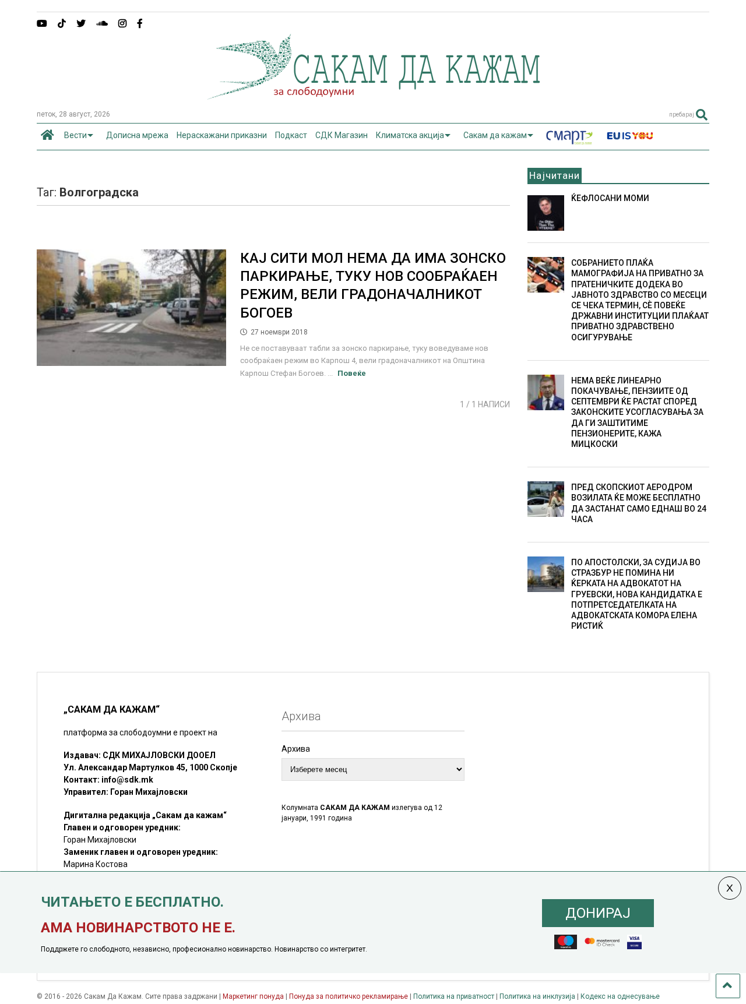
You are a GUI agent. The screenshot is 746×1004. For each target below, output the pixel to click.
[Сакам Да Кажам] (373, 95)
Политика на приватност (453, 996)
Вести (75, 135)
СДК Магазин (341, 135)
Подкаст (291, 135)
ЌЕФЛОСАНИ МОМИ (610, 198)
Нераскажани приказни (222, 135)
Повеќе (351, 373)
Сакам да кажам (495, 135)
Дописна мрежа (137, 135)
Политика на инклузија (537, 996)
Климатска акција (410, 135)
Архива (295, 748)
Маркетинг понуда (254, 996)
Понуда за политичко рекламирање (348, 996)
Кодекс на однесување (620, 996)
